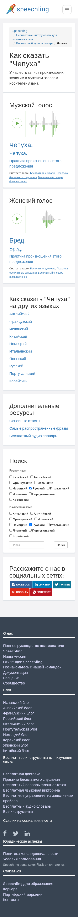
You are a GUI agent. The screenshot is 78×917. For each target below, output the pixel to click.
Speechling (19, 31)
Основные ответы (24, 421)
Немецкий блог (16, 734)
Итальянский (20, 351)
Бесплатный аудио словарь (34, 43)
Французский (20, 321)
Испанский (18, 329)
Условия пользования (22, 859)
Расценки (11, 678)
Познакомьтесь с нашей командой (32, 667)
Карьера (10, 889)
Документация (15, 672)
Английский (19, 314)
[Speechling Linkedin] (30, 834)
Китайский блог (16, 750)
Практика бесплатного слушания (31, 779)
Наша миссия (14, 656)
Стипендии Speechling (22, 662)
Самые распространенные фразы (38, 428)
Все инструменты (18, 811)
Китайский (18, 336)
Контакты (11, 899)
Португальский (22, 373)
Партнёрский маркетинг (23, 894)
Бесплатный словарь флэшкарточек (34, 785)
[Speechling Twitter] (18, 834)
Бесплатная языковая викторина (31, 790)
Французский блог (18, 713)
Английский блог (17, 708)
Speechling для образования (28, 883)
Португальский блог (20, 729)
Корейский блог (16, 740)
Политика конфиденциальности (30, 853)
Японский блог (15, 745)
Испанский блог (16, 702)
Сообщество (14, 683)
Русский (16, 366)
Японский (17, 359)
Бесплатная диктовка (21, 774)
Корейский (18, 381)
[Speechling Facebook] (7, 834)
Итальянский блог (18, 724)
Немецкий (18, 344)
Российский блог (17, 718)
